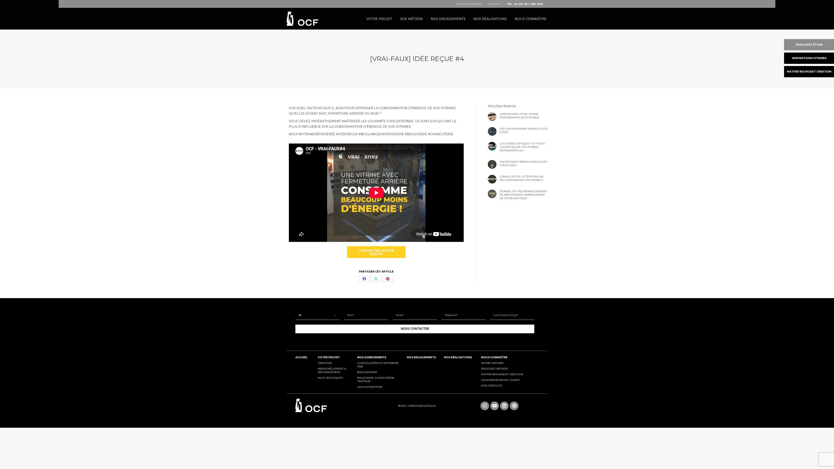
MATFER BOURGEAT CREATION (502, 374)
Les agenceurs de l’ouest (500, 379)
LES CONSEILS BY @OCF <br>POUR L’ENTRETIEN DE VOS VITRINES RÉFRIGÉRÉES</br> (522, 147)
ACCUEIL (301, 357)
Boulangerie (367, 372)
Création (325, 363)
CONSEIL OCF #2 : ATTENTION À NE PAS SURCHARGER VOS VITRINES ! (522, 178)
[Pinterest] (387, 279)
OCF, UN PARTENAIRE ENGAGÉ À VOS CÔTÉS (523, 130)
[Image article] (492, 116)
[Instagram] (484, 405)
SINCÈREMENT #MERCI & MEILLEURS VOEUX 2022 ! (523, 163)
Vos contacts (491, 385)
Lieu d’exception (369, 386)
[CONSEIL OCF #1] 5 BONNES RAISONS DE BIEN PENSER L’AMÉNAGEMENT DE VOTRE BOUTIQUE (523, 195)
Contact (494, 4)
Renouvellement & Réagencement (332, 370)
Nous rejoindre (469, 4)
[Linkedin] (504, 405)
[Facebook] (364, 279)
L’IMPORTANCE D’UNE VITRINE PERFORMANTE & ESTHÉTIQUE (519, 115)
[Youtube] (494, 405)
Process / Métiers (494, 368)
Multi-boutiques (330, 377)
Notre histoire (492, 363)
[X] (376, 279)
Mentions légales (422, 405)
